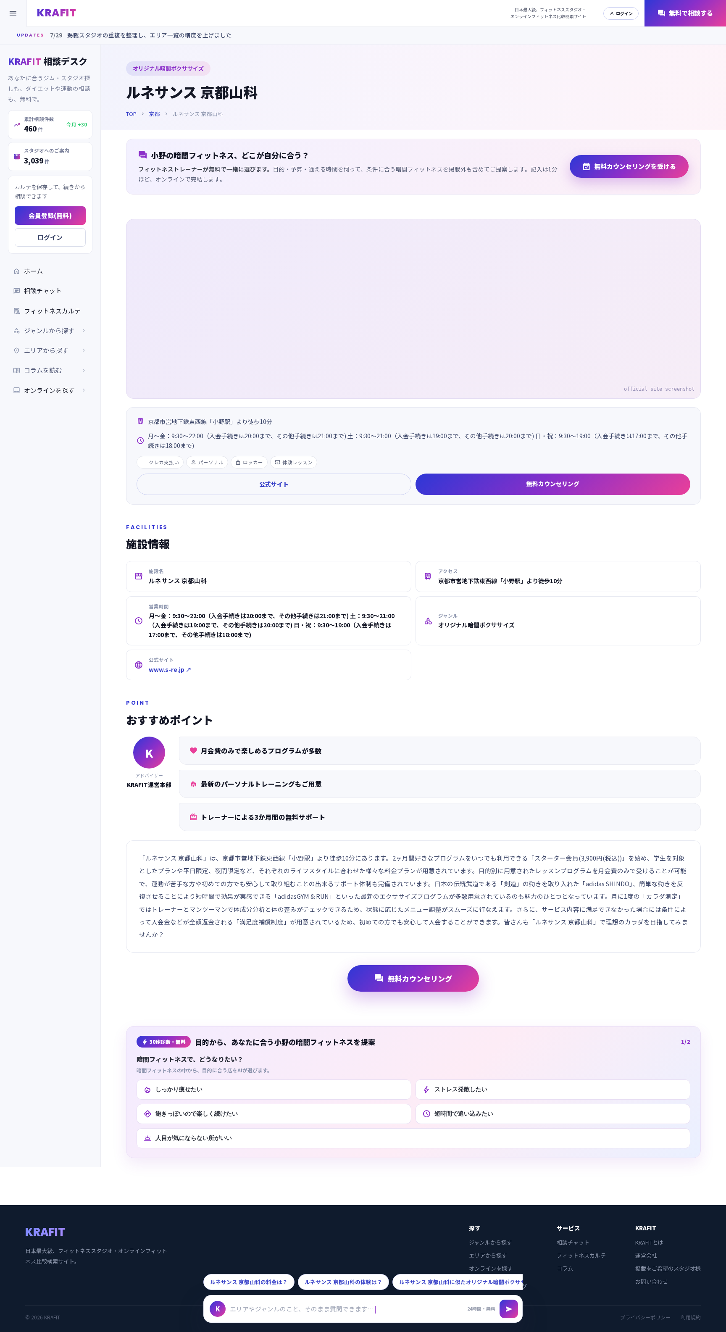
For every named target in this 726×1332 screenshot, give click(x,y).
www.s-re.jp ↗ (170, 669)
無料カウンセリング (552, 483)
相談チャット (37, 290)
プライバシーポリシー (645, 1317)
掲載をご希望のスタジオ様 (668, 1268)
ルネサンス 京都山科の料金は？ (249, 1282)
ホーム (28, 270)
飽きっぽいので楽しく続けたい (190, 1114)
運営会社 (646, 1255)
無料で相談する (685, 13)
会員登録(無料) (50, 215)
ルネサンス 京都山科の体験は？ (343, 1282)
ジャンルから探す (490, 1242)
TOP (131, 114)
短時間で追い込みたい (457, 1114)
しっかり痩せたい (173, 1090)
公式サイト (274, 484)
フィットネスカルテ (47, 310)
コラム (565, 1268)
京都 (154, 114)
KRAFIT (56, 12)
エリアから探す (488, 1255)
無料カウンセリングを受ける (629, 166)
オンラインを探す (50, 390)
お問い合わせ (651, 1281)
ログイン (621, 13)
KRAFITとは (649, 1242)
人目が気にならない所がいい (187, 1138)
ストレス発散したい (454, 1090)
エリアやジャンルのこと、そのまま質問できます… (302, 1308)
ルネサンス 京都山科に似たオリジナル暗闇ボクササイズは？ (473, 1282)
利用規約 (691, 1317)
